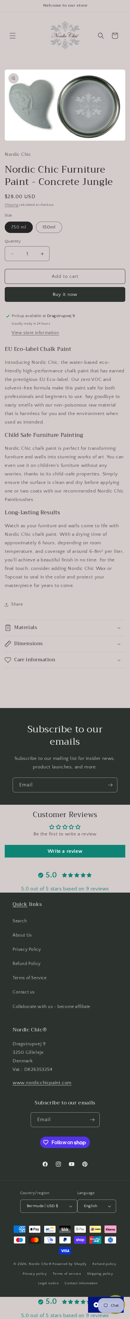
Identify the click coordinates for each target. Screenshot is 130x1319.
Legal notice (48, 1283)
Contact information (81, 1283)
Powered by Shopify (69, 1264)
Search (20, 921)
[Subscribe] (110, 785)
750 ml (18, 227)
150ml (49, 227)
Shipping (11, 205)
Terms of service (67, 1274)
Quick (20, 904)
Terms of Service (30, 977)
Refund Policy (27, 963)
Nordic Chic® (40, 1264)
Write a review (65, 851)
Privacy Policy (27, 949)
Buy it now (65, 294)
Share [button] (17, 604)
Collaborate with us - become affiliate (51, 1006)
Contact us (24, 992)
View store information (35, 332)
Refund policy (104, 1264)
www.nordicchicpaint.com (42, 1082)
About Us (22, 935)
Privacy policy (35, 1274)
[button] (13, 36)
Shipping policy (100, 1274)
